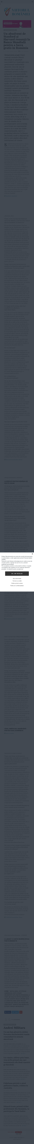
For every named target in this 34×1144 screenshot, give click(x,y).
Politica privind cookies (17, 583)
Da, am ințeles (17, 573)
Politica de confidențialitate (17, 585)
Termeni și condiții (17, 581)
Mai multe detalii (17, 578)
